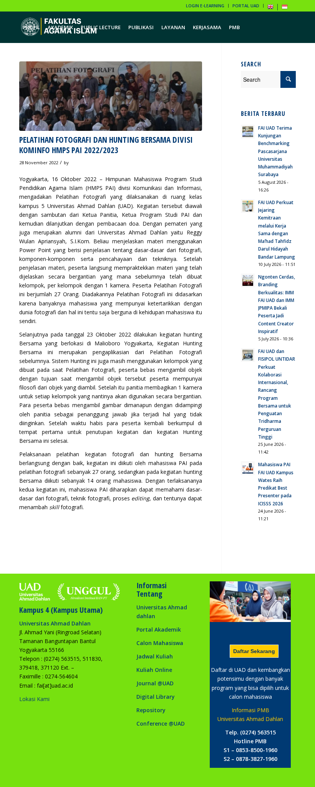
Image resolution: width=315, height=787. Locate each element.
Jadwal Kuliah (154, 656)
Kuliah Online (154, 669)
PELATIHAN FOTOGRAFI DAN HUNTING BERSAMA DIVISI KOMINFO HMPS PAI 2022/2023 (106, 144)
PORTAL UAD (245, 5)
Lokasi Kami (34, 699)
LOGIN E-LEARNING (205, 5)
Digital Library (155, 696)
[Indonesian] (285, 8)
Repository (151, 710)
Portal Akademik (158, 629)
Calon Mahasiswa (159, 643)
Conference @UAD (160, 723)
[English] (270, 8)
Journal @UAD (155, 683)
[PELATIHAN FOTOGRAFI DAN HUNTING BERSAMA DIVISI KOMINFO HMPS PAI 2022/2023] (110, 96)
